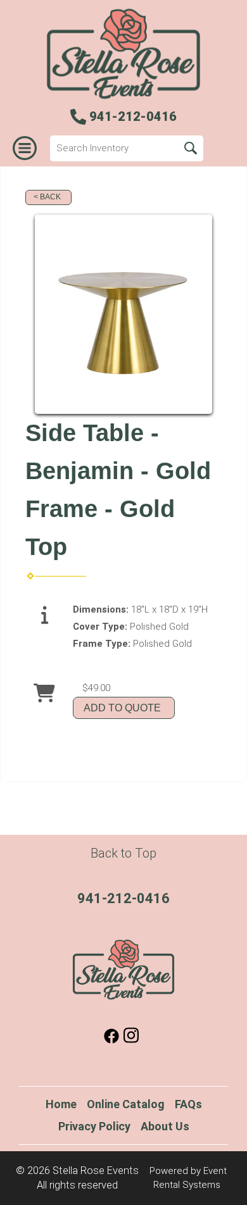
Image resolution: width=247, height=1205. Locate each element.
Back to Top (123, 853)
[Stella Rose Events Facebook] (111, 1040)
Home (61, 1104)
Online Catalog (126, 1104)
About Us (165, 1126)
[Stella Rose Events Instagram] (131, 1040)
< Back (47, 196)
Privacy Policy (94, 1126)
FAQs (188, 1104)
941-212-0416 (123, 898)
